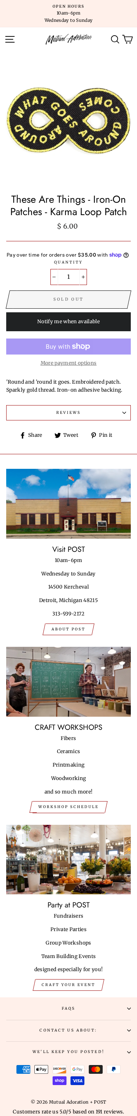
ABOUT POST (68, 629)
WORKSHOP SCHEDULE (68, 806)
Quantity (68, 262)
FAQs (68, 1008)
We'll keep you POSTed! (68, 1051)
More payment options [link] (69, 363)
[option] (68, 14)
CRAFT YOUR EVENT (68, 984)
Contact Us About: (68, 1030)
